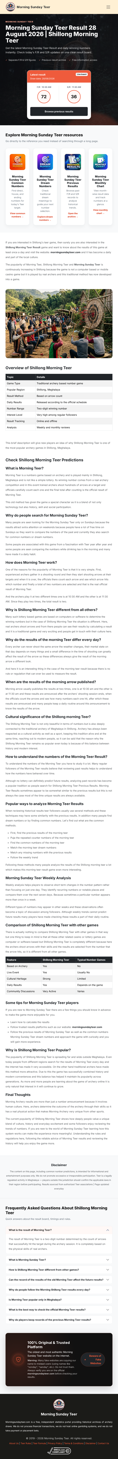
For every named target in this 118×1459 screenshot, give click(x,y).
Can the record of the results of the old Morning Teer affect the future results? (56, 1279)
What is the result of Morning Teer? (30, 1229)
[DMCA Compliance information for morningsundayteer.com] (59, 1450)
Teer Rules (26, 1443)
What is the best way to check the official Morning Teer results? (47, 1309)
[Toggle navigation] (108, 7)
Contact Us (103, 1443)
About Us (14, 1443)
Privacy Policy (55, 1443)
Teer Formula (39, 1443)
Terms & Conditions (73, 1443)
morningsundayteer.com (66, 252)
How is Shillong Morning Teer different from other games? (44, 1269)
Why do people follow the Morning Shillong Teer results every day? (49, 1289)
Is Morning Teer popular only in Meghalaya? (35, 1299)
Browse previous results (59, 111)
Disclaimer (90, 1443)
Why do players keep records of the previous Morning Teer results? (50, 1319)
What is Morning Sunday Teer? (27, 1259)
